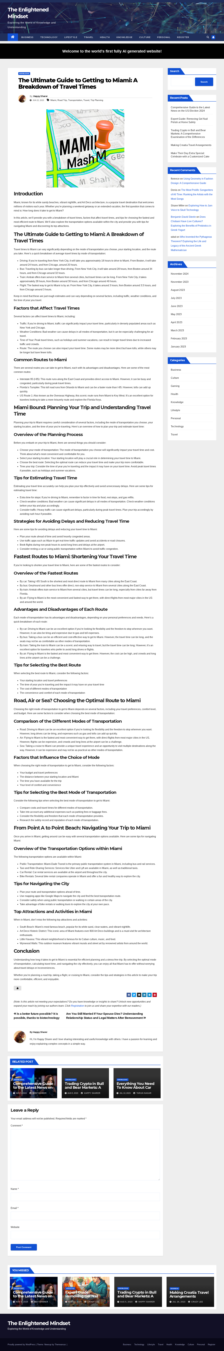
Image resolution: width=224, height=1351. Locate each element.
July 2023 (176, 298)
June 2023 (177, 306)
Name (15, 1189)
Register (183, 37)
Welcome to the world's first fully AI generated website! (112, 51)
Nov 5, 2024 (22, 1302)
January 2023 (178, 346)
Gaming (175, 386)
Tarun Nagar (143, 1093)
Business (27, 37)
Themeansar (60, 1344)
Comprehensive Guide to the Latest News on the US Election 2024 (33, 1087)
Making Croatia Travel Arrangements (191, 145)
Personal (163, 37)
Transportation (75, 100)
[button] (208, 37)
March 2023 (177, 330)
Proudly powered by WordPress (22, 1344)
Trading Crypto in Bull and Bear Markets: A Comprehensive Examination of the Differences (188, 133)
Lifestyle (70, 37)
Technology (49, 37)
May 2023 (176, 314)
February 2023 (179, 338)
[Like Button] (17, 988)
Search (174, 71)
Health (105, 37)
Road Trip (62, 100)
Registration (77, 1005)
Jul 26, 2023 (178, 1302)
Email (14, 1208)
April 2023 (176, 322)
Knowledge (124, 37)
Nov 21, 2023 (75, 1302)
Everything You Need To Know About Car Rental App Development (135, 1089)
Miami (53, 100)
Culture (145, 37)
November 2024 (180, 273)
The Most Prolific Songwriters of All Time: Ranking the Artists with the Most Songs (192, 194)
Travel (88, 37)
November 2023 (180, 282)
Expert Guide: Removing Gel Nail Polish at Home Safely (84, 1296)
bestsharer (39, 1093)
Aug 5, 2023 (126, 1302)
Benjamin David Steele (183, 217)
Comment (17, 1125)
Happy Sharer (40, 96)
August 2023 (178, 290)
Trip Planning (97, 100)
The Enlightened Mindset (39, 1323)
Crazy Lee (93, 1302)
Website (15, 1227)
